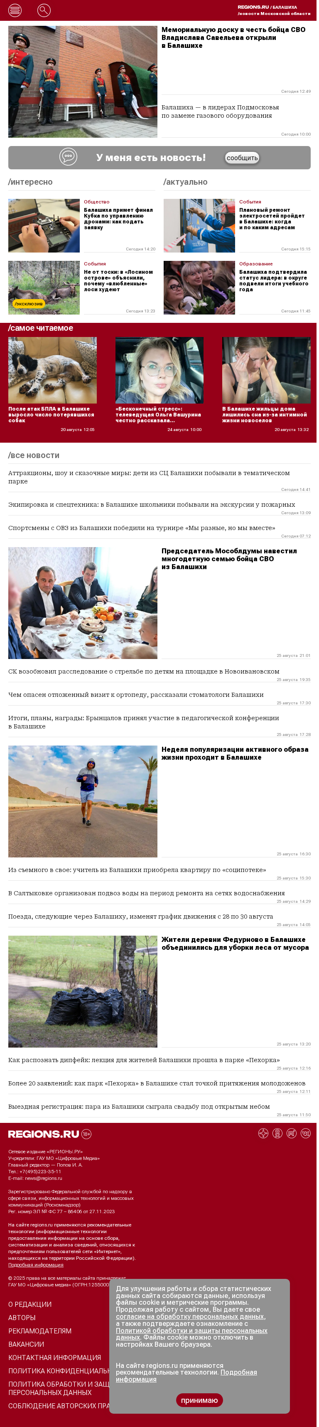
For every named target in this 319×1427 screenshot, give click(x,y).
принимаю (199, 1400)
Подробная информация (36, 1265)
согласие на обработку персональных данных (190, 1316)
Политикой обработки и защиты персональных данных (191, 1334)
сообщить (242, 158)
